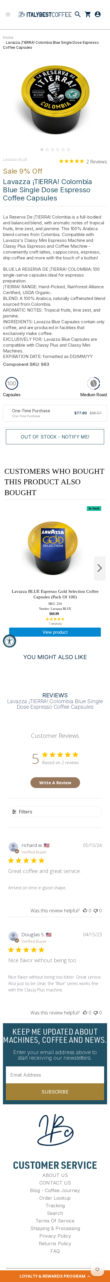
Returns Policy (55, 1243)
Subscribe (55, 1092)
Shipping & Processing (55, 1228)
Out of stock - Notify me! (55, 437)
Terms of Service (55, 1220)
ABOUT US (55, 1175)
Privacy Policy (55, 1236)
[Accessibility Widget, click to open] (9, 641)
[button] (55, 1276)
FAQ (55, 1251)
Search (55, 1213)
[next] (100, 568)
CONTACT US (55, 1182)
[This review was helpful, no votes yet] (85, 910)
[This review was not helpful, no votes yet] (96, 910)
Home (8, 37)
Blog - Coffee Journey (55, 1190)
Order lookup (55, 1198)
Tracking (55, 1205)
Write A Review (55, 782)
